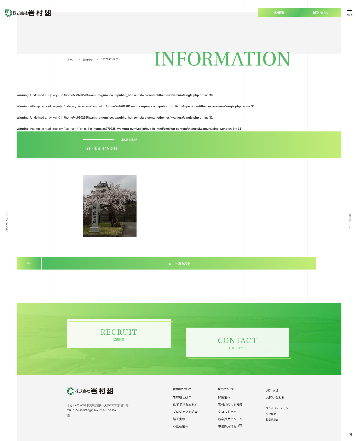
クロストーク (227, 411)
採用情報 (279, 12)
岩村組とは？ (182, 397)
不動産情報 (180, 426)
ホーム (71, 59)
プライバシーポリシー (278, 408)
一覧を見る (182, 263)
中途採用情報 (227, 426)
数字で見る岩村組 (185, 404)
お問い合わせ (321, 12)
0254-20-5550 (81, 410)
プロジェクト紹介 (185, 411)
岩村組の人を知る (230, 404)
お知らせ (88, 59)
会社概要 (271, 413)
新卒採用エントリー (232, 419)
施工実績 (179, 419)
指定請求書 (272, 419)
